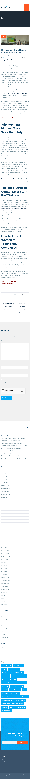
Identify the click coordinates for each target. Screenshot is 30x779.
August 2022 (4, 559)
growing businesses (15, 689)
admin (5, 58)
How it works (4, 761)
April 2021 (4, 604)
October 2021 (4, 586)
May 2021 (3, 601)
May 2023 (4, 548)
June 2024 (4, 530)
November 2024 (5, 518)
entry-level (5, 686)
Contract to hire (6, 679)
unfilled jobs (9, 60)
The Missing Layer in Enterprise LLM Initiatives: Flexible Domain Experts (11, 449)
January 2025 (5, 512)
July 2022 (4, 562)
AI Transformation (18, 665)
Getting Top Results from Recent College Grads (8, 306)
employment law (21, 683)
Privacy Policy (5, 764)
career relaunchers (14, 669)
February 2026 (5, 482)
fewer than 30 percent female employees (15, 93)
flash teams (14, 686)
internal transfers (7, 693)
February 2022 (5, 574)
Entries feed (4, 650)
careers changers (7, 672)
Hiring (18, 58)
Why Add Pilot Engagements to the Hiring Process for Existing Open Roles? (13, 439)
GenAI (2, 631)
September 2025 (5, 494)
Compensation (18, 672)
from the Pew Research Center (9, 179)
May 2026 (4, 479)
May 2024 (4, 533)
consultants (5, 676)
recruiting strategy (20, 700)
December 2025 (5, 488)
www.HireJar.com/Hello (7, 120)
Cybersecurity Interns (8, 683)
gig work (4, 689)
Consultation (4, 616)
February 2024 (5, 542)
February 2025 (5, 509)
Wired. (26, 149)
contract (23, 676)
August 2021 (4, 592)
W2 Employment (6, 710)
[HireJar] (5, 7)
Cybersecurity (5, 625)
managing (24, 696)
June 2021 (4, 598)
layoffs (16, 693)
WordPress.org (5, 656)
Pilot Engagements (7, 700)
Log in (3, 647)
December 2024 (5, 515)
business (13, 58)
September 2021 (5, 589)
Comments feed (5, 653)
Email (3, 372)
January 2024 (5, 545)
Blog (2, 759)
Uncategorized (5, 637)
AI (10, 665)
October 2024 (5, 521)
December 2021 (5, 580)
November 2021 (5, 583)
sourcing (4, 707)
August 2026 (4, 476)
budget (4, 669)
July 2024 (4, 527)
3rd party (4, 665)
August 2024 (4, 524)
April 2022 (4, 571)
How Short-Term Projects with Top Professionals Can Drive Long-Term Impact (13, 454)
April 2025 (4, 503)
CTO (15, 679)
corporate (4, 622)
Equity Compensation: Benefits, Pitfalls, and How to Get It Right (13, 460)
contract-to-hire (5, 619)
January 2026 (5, 485)
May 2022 (4, 568)
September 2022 (6, 556)
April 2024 (4, 536)
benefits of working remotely (11, 153)
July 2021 (3, 595)
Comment (4, 341)
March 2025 (4, 506)
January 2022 (5, 577)
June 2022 (4, 565)
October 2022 (5, 554)
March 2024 (4, 539)
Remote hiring (6, 703)
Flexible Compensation (7, 628)
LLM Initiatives (6, 696)
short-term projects (17, 703)
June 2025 (4, 497)
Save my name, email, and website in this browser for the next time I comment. (12, 383)
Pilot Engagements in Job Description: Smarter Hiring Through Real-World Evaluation (14, 444)
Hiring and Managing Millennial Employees (22, 308)
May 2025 (4, 500)
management (16, 696)
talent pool (13, 707)
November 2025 (5, 491)
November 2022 (5, 551)
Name (3, 364)
